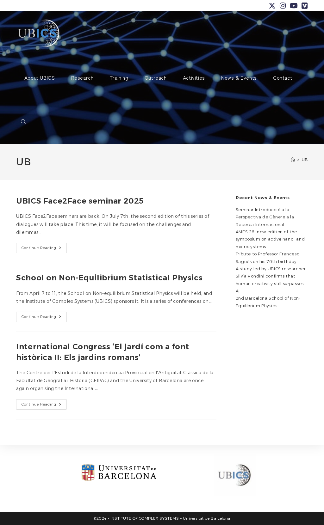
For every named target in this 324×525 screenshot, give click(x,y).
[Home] (293, 159)
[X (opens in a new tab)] (272, 5)
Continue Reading (44, 249)
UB (305, 159)
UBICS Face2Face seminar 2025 (80, 200)
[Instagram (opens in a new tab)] (283, 5)
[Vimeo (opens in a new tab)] (304, 5)
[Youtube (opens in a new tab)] (294, 5)
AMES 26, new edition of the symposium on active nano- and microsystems (270, 239)
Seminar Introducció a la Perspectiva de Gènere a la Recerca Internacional (265, 217)
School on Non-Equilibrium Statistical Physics (109, 277)
